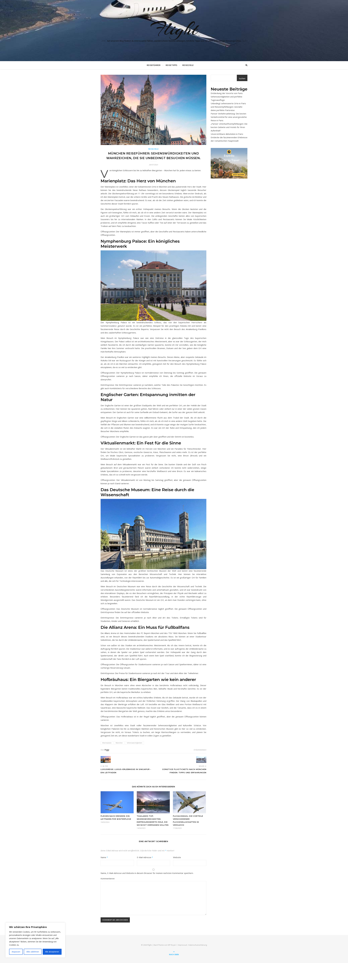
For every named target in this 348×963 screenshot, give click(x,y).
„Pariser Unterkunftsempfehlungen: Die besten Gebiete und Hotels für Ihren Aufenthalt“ (229, 127)
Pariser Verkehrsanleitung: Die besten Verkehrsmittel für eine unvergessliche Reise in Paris (229, 117)
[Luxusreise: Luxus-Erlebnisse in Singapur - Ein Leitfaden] (106, 759)
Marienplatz (106, 743)
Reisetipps (171, 65)
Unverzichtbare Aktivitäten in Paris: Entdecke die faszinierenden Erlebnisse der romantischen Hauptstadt (229, 137)
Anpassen (16, 951)
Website (177, 857)
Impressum (182, 945)
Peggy (106, 749)
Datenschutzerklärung (197, 945)
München (119, 743)
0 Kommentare (200, 749)
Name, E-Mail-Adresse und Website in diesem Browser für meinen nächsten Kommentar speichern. (147, 873)
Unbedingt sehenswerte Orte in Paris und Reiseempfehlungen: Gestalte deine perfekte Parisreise (228, 107)
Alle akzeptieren (52, 951)
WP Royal (171, 945)
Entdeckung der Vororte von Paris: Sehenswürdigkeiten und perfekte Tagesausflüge (227, 96)
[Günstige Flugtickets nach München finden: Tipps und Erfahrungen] (201, 759)
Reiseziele (188, 65)
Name (104, 857)
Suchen (242, 78)
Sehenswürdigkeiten (134, 743)
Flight (174, 29)
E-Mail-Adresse (145, 857)
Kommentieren (108, 878)
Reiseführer (154, 65)
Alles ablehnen (32, 951)
